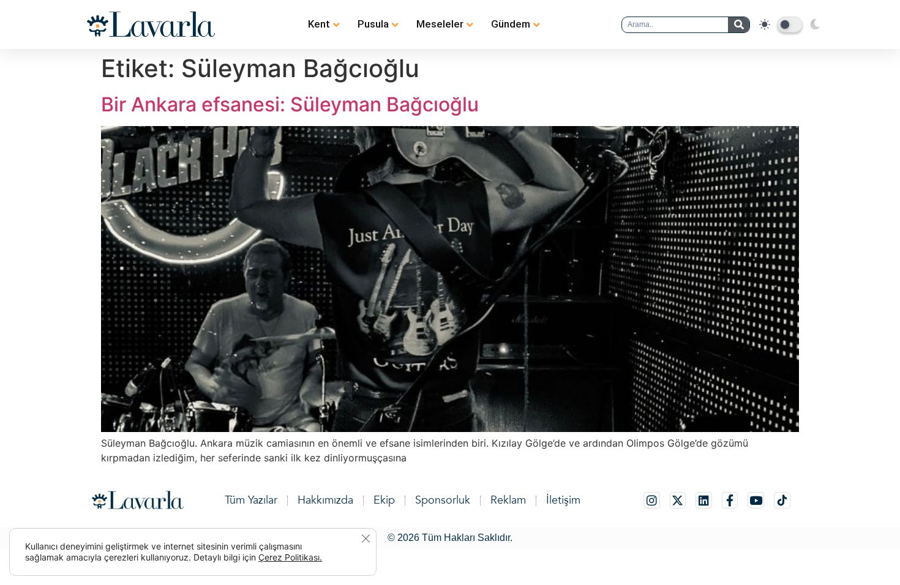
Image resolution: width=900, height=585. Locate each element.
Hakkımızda (325, 500)
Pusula (373, 24)
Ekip (384, 500)
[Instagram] (651, 500)
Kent (319, 24)
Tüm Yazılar (251, 500)
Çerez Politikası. (290, 557)
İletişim (563, 500)
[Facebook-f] (730, 500)
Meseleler (439, 24)
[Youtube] (756, 500)
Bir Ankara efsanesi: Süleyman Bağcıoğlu (290, 104)
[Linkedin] (704, 500)
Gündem (510, 24)
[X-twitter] (678, 500)
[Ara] (738, 24)
